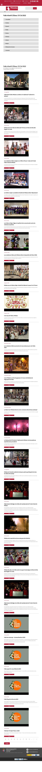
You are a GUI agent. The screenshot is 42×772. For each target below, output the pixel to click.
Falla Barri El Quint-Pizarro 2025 (12, 730)
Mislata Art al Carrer (10, 46)
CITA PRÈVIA (26, 1)
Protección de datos (11, 752)
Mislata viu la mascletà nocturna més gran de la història (17, 538)
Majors (7, 43)
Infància (7, 36)
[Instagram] (34, 1)
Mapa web (15, 752)
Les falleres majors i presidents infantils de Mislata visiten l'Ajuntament (21, 192)
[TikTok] (37, 1)
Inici (5, 11)
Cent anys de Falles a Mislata (11, 315)
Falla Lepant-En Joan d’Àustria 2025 (12, 669)
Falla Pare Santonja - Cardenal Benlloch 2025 (14, 637)
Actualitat (8, 19)
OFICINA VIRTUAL (18, 1)
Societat (8, 50)
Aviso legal (6, 752)
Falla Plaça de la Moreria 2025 (11, 699)
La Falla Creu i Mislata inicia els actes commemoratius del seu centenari (20, 409)
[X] (32, 1)
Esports (7, 26)
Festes (7, 33)
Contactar (18, 752)
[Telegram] (35, 1)
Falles (7, 29)
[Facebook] (30, 1)
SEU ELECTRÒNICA (9, 1)
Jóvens (7, 40)
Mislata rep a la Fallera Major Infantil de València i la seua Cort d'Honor (21, 285)
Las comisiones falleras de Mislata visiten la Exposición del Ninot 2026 (20, 255)
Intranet (21, 752)
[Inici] (11, 8)
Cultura (7, 22)
